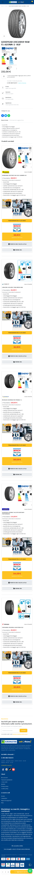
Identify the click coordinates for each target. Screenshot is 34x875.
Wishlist (3, 784)
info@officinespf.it (6, 765)
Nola (2, 802)
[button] (4, 36)
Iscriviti (23, 730)
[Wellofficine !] (17, 2)
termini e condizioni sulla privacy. (20, 734)
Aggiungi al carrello (22, 872)
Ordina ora (18, 250)
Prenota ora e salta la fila (18, 244)
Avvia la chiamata (22, 83)
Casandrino (4, 798)
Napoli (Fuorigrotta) (6, 800)
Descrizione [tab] (4, 120)
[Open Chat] (30, 864)
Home (2, 6)
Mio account (4, 777)
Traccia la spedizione (6, 780)
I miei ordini (4, 782)
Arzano (3, 796)
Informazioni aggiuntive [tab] (16, 120)
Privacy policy (4, 786)
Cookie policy (4, 788)
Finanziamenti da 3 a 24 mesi (17, 220)
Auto (6, 6)
